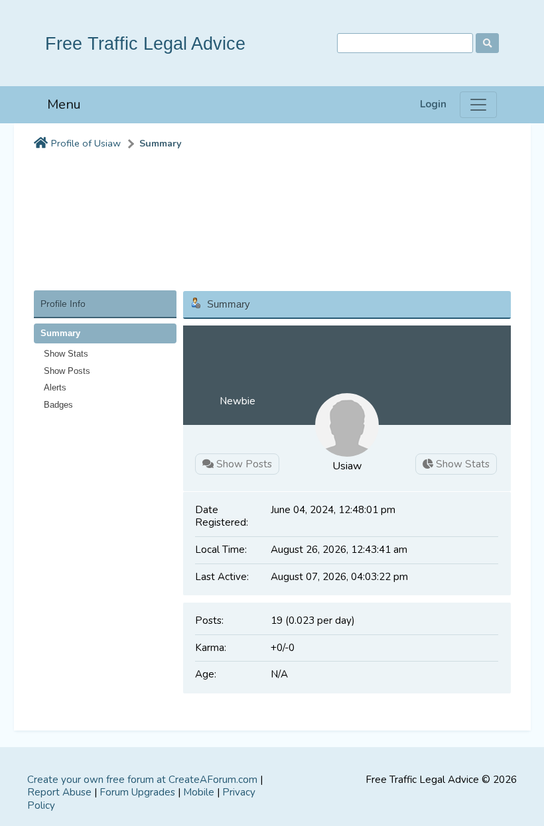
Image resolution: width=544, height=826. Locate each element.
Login (433, 104)
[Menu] (478, 104)
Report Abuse (59, 792)
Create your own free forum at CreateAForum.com (142, 779)
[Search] (487, 43)
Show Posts (67, 371)
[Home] (41, 144)
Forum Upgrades (137, 792)
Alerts (55, 387)
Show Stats (66, 354)
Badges (58, 405)
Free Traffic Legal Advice (145, 43)
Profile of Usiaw (86, 143)
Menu (64, 104)
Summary (160, 143)
